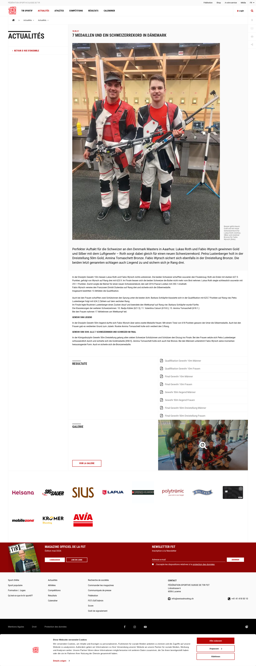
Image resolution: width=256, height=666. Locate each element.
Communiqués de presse (99, 590)
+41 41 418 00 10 (239, 598)
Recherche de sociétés (98, 580)
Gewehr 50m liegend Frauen (180, 400)
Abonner (235, 560)
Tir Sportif (27, 10)
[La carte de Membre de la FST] (233, 493)
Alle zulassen (215, 641)
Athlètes (59, 10)
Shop (219, 3)
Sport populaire (15, 585)
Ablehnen (215, 656)
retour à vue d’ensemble (26, 51)
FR (251, 3)
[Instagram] (134, 627)
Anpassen (214, 648)
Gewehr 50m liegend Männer (180, 392)
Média (243, 3)
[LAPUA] (113, 493)
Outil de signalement (97, 611)
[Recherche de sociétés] (252, 20)
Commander (55, 560)
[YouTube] (145, 627)
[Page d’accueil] (13, 10)
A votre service (231, 3)
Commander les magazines (101, 585)
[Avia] (83, 521)
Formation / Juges (16, 590)
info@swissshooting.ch (182, 598)
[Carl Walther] (203, 493)
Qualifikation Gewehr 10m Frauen (182, 368)
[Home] (13, 20)
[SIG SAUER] (53, 493)
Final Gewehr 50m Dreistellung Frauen (185, 415)
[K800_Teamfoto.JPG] (203, 445)
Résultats (93, 10)
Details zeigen (59, 661)
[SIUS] (83, 493)
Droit (34, 626)
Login (241, 11)
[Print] (252, 37)
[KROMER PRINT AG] (53, 521)
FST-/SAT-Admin (95, 600)
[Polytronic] (173, 493)
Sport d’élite (13, 580)
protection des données (204, 564)
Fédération (208, 3)
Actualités (43, 10)
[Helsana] (23, 493)
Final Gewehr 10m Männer (179, 376)
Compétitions (76, 10)
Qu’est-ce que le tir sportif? (20, 595)
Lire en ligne (76, 560)
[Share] (252, 45)
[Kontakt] (252, 28)
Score (90, 605)
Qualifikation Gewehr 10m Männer (183, 360)
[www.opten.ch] (246, 627)
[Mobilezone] (23, 521)
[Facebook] (124, 627)
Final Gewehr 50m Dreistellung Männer (185, 407)
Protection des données (56, 626)
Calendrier (109, 10)
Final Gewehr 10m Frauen (178, 384)
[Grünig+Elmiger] (143, 493)
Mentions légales (16, 626)
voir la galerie (86, 463)
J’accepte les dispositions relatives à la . (185, 564)
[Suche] (252, 10)
